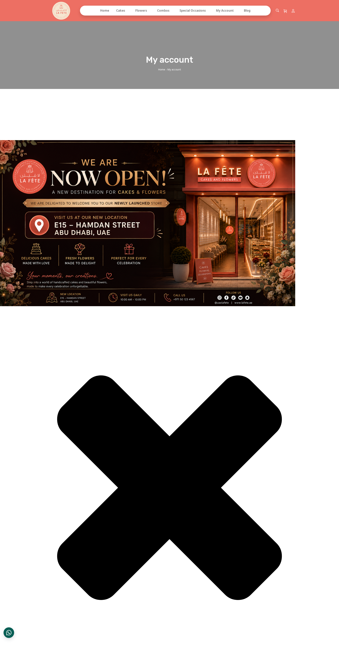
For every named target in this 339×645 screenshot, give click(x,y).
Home (161, 69)
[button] (9, 632)
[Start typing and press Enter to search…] (277, 11)
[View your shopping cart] (285, 11)
